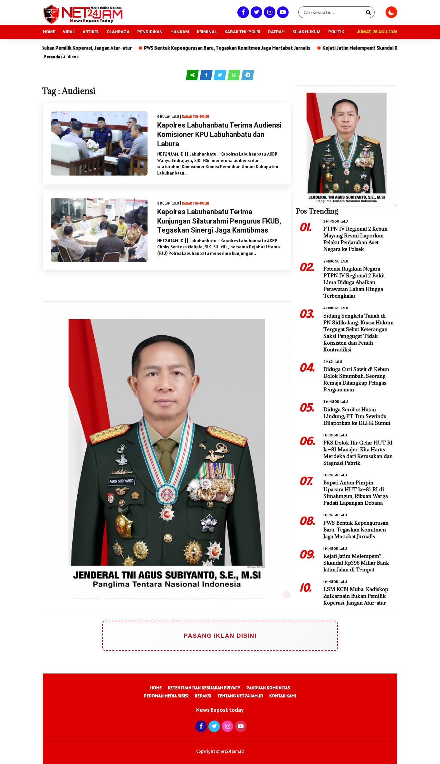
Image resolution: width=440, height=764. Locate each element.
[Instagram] (268, 12)
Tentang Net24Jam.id (240, 696)
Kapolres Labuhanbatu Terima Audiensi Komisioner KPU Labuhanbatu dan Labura (219, 134)
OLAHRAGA (118, 31)
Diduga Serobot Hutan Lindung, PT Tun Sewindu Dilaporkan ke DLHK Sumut (356, 416)
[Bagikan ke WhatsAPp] (234, 74)
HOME (49, 31)
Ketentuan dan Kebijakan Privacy (204, 688)
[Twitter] (255, 12)
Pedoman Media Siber (166, 696)
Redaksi (203, 696)
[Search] (368, 12)
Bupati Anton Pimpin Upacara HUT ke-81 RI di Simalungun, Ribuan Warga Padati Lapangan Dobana (355, 492)
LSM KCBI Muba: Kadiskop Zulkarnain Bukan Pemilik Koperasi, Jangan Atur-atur (355, 596)
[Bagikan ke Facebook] (207, 74)
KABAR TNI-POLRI (242, 31)
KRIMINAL (207, 31)
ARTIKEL (90, 31)
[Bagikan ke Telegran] (247, 74)
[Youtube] (282, 12)
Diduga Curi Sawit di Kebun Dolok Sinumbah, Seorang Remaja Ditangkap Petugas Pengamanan (356, 379)
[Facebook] (242, 12)
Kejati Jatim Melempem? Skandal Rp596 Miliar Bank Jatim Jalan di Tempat (356, 563)
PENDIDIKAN (150, 31)
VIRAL (69, 31)
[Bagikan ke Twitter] (220, 74)
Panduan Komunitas (268, 688)
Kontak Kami (282, 696)
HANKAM (179, 31)
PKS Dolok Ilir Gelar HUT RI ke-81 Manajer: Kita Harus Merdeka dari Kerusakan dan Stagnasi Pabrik (358, 452)
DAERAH (276, 31)
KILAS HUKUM (306, 31)
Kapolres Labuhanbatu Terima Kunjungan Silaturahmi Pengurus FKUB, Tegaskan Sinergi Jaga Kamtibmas (219, 221)
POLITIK (336, 31)
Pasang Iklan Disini (220, 635)
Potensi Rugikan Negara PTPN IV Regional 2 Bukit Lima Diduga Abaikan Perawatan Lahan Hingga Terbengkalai (354, 282)
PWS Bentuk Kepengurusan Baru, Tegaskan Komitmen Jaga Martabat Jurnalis (188, 48)
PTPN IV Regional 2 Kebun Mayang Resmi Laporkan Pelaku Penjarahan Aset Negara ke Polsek (355, 238)
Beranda (52, 57)
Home (156, 688)
